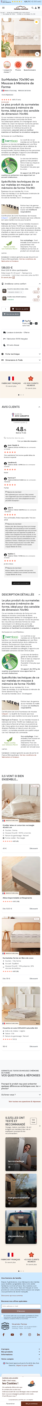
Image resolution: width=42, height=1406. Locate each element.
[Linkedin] (38, 1334)
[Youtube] (12, 1334)
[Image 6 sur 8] (24, 55)
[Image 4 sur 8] (20, 55)
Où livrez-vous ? (8, 1095)
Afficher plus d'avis (21, 583)
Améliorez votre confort (13, 284)
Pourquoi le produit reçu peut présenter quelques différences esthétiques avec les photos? (20, 1086)
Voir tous (34, 1121)
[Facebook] (3, 1334)
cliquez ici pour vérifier (24, 1365)
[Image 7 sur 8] (26, 55)
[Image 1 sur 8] (14, 55)
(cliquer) (5, 714)
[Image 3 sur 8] (18, 55)
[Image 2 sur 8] (16, 55)
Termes (24, 1324)
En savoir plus (8, 277)
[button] (32, 8)
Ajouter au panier (20, 309)
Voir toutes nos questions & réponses (25, 1102)
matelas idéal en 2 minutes (23, 1)
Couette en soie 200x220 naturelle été (20, 1028)
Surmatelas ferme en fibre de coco (18, 958)
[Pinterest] (21, 1334)
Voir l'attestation (20, 420)
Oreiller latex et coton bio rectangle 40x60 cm (18, 826)
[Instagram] (29, 1334)
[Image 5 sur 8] (22, 55)
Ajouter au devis (11, 314)
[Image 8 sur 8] (28, 55)
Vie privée (16, 1324)
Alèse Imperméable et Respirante (17, 898)
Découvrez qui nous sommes (12, 1296)
